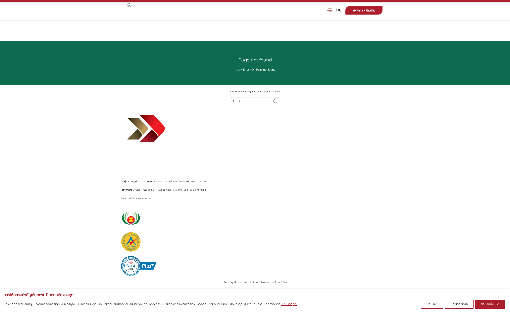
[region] (255, 300)
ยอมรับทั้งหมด (490, 304)
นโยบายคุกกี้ (289, 304)
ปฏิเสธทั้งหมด (459, 304)
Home (237, 70)
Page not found (255, 60)
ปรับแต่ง (432, 304)
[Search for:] (255, 101)
